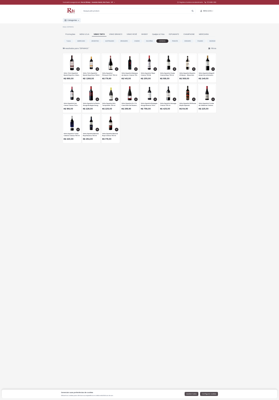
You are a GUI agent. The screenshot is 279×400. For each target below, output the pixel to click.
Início (64, 27)
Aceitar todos (191, 394)
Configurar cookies (209, 394)
